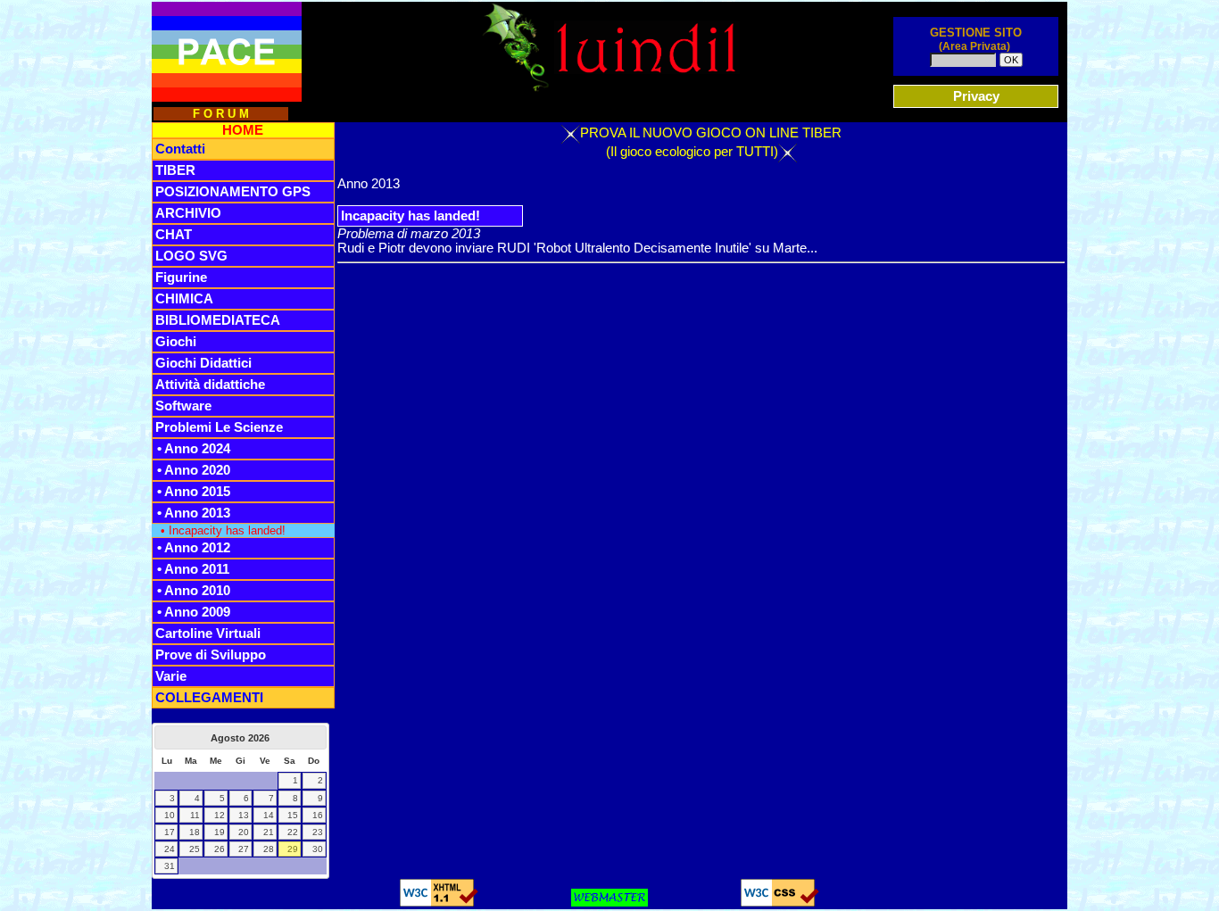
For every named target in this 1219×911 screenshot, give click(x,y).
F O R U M (221, 113)
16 (317, 815)
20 (243, 832)
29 (292, 849)
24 (169, 849)
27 (243, 849)
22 (292, 832)
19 (219, 832)
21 (268, 832)
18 (194, 832)
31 (169, 866)
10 (169, 815)
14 (268, 815)
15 (292, 815)
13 (243, 815)
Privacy (976, 96)
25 (194, 849)
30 (317, 849)
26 (219, 849)
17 (169, 832)
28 (268, 849)
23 (317, 832)
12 (219, 815)
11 (195, 815)
